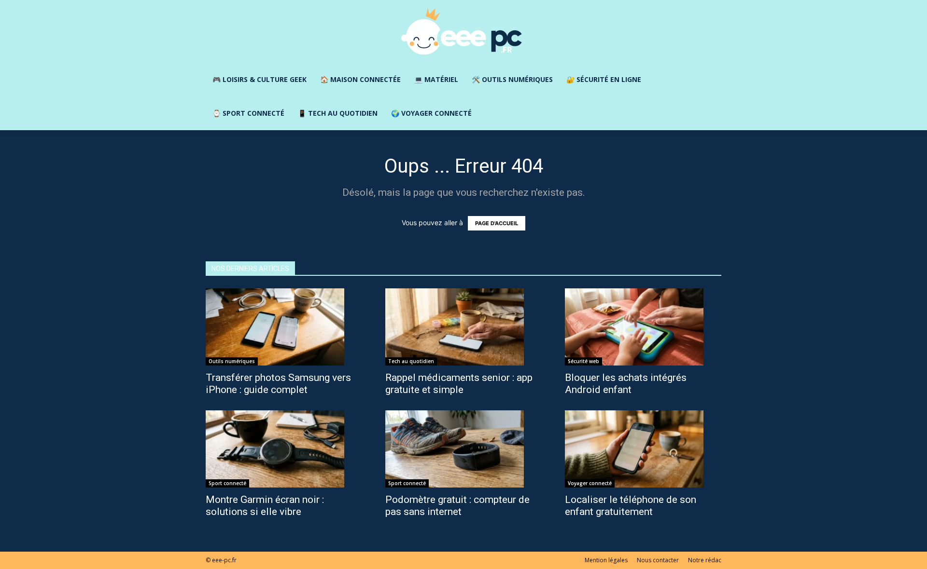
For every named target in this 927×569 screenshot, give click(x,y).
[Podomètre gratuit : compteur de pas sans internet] (463, 449)
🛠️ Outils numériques (512, 79)
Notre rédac (704, 560)
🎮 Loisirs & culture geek (259, 79)
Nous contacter (658, 560)
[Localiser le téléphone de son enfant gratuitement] (643, 449)
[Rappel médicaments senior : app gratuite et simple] (463, 327)
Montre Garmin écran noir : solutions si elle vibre (265, 505)
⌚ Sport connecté (248, 113)
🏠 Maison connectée (360, 79)
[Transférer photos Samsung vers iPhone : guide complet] (284, 327)
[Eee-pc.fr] (463, 32)
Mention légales (606, 560)
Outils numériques (232, 361)
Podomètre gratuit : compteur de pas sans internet (457, 505)
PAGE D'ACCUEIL (496, 223)
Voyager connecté (590, 483)
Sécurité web (583, 361)
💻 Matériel (436, 79)
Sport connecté (227, 483)
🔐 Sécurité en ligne (603, 79)
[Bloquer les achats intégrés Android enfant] (643, 327)
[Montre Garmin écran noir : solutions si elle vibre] (284, 449)
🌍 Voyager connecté (431, 113)
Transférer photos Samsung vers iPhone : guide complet (278, 383)
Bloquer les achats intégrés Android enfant (626, 383)
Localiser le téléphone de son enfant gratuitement (630, 505)
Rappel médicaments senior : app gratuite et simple (459, 383)
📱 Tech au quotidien (338, 113)
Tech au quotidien (411, 361)
